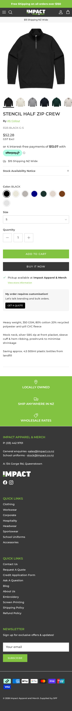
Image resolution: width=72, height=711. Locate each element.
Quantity (9, 229)
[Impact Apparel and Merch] (36, 12)
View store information (20, 282)
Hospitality (10, 520)
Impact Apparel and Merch (25, 698)
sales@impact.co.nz (41, 451)
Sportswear (10, 531)
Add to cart (36, 254)
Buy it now (36, 266)
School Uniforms (14, 537)
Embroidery (11, 597)
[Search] (12, 12)
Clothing (9, 504)
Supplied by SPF (48, 698)
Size (5, 212)
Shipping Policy (13, 607)
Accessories (10, 542)
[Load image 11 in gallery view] (36, 59)
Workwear (10, 509)
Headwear (10, 526)
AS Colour (13, 121)
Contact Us (10, 564)
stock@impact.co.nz (40, 455)
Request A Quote (14, 569)
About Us (9, 591)
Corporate (9, 515)
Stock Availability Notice (19, 171)
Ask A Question (13, 580)
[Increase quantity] (28, 237)
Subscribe (15, 658)
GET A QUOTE (15, 305)
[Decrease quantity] (7, 237)
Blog (6, 586)
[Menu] (4, 12)
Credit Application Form (19, 575)
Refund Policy (12, 613)
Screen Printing (13, 602)
